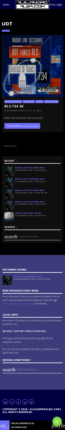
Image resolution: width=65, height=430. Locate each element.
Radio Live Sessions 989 (29, 178)
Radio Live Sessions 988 (29, 190)
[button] (57, 421)
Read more (22, 126)
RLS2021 (39, 102)
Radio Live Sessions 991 (27, 276)
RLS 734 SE (14, 106)
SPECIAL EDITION (51, 102)
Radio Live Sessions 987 (29, 201)
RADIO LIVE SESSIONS (13, 102)
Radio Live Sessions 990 (30, 167)
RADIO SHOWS (29, 102)
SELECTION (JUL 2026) (28, 213)
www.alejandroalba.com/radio (18, 303)
